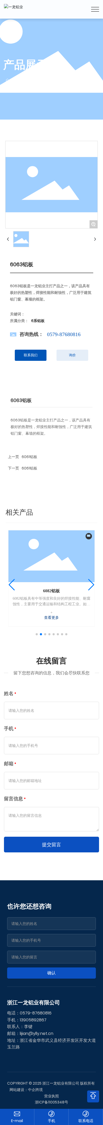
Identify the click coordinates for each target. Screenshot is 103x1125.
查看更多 (51, 618)
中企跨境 (35, 1089)
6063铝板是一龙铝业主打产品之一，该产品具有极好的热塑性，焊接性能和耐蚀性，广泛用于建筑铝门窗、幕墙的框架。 (51, 604)
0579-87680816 (64, 334)
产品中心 (31, 80)
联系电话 (85, 1120)
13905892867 (33, 1020)
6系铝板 (52, 80)
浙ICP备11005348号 (51, 1102)
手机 (51, 1120)
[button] (37, 634)
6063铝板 (51, 591)
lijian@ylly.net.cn (36, 1033)
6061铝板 (29, 456)
